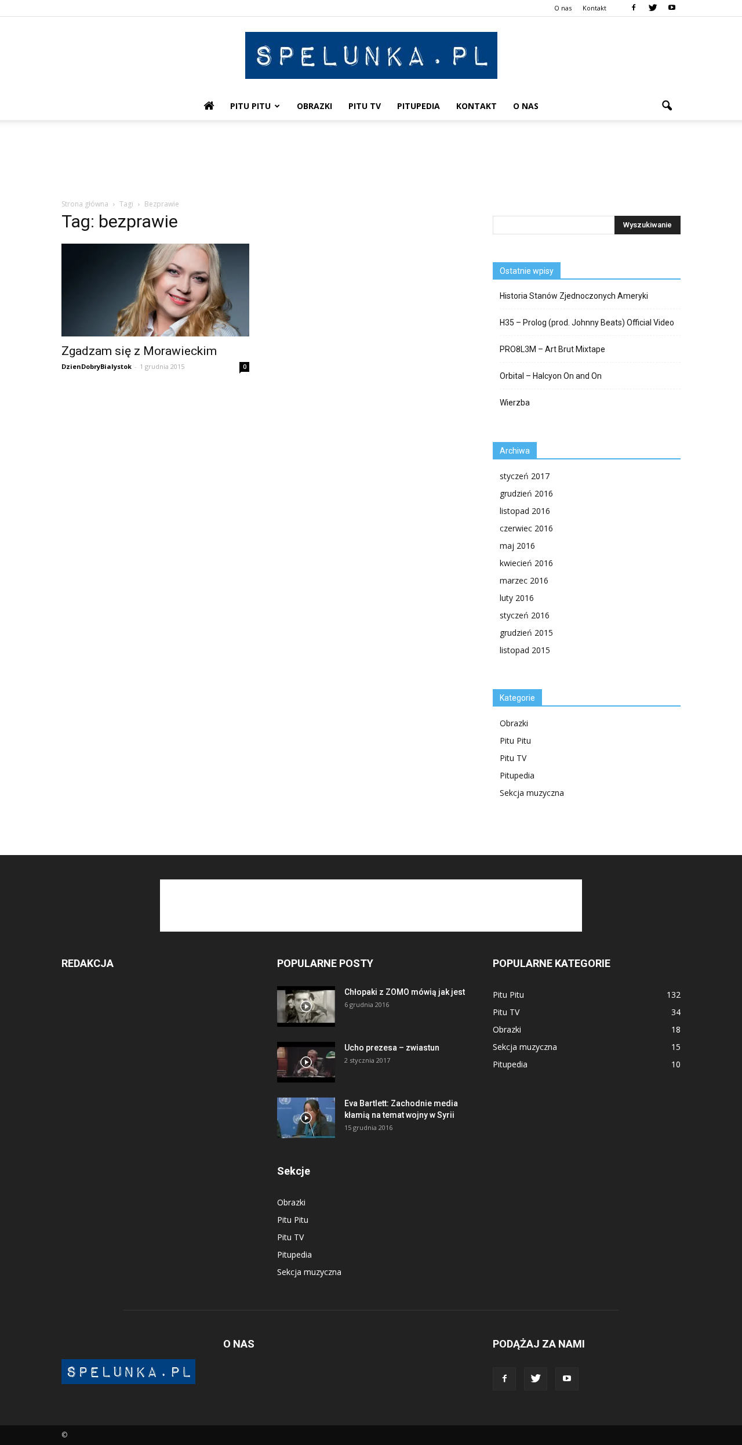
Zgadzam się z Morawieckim (139, 351)
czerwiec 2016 (526, 528)
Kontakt (594, 7)
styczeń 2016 (525, 615)
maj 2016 (517, 545)
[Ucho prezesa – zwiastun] (306, 1062)
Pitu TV (364, 105)
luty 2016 (517, 597)
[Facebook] (633, 8)
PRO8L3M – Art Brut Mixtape (552, 349)
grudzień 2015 (526, 632)
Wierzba (515, 402)
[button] (667, 106)
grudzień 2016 (526, 493)
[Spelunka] (371, 55)
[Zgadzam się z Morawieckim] (155, 290)
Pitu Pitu (250, 105)
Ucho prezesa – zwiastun (391, 1047)
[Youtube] (672, 8)
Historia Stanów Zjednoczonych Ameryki (574, 295)
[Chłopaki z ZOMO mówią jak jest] (306, 1006)
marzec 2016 (524, 580)
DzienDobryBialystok (96, 366)
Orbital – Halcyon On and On (551, 376)
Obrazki (314, 105)
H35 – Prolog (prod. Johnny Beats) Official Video (587, 322)
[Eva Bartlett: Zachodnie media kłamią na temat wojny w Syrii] (306, 1118)
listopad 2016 (525, 510)
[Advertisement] (371, 160)
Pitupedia (418, 105)
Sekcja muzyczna (532, 792)
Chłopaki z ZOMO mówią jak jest (404, 992)
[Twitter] (652, 8)
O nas (563, 7)
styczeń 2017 (525, 475)
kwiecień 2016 (526, 562)
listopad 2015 (525, 649)
